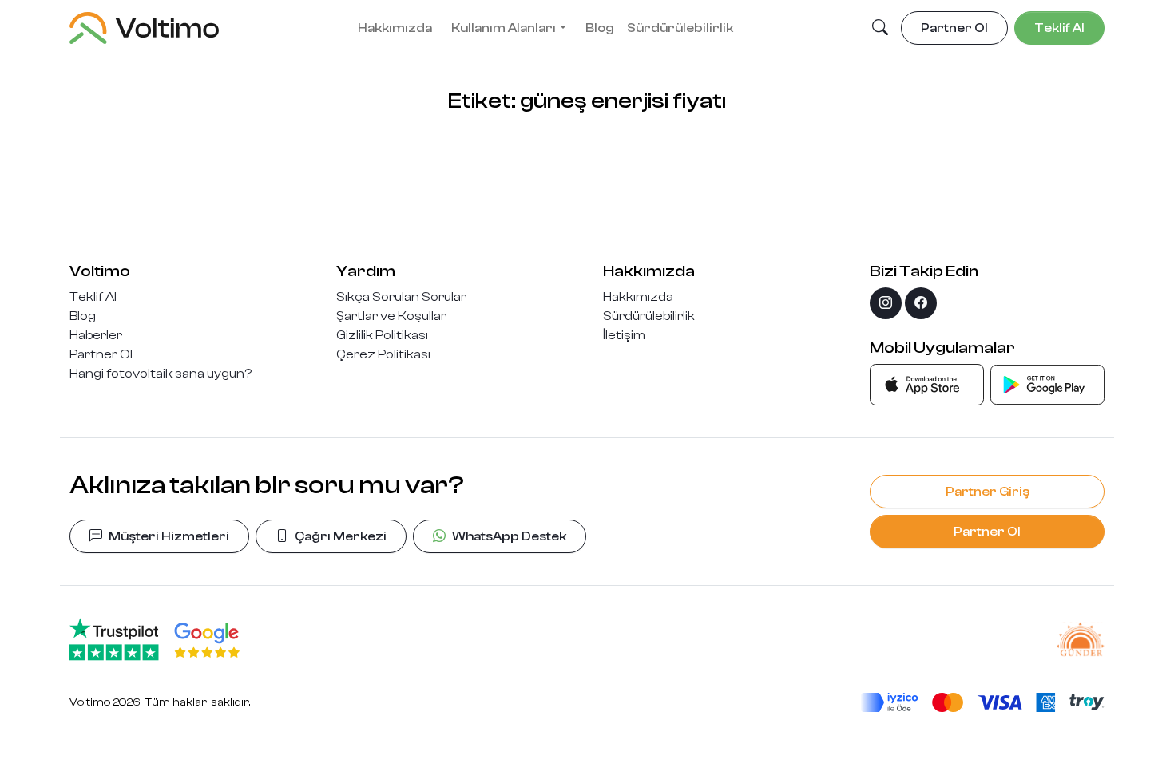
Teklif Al (93, 297)
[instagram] (886, 303)
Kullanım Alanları (503, 28)
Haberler (95, 335)
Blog (599, 28)
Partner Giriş (987, 491)
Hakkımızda (395, 28)
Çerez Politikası (383, 354)
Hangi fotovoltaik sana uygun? (160, 373)
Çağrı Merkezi (341, 536)
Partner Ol (101, 354)
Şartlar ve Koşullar (391, 316)
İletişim (624, 335)
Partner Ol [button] (954, 28)
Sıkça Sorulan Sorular (401, 297)
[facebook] (921, 303)
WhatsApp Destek (509, 536)
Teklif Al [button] (1059, 28)
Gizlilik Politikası (382, 335)
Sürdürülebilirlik (680, 28)
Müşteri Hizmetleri (169, 536)
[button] (880, 29)
